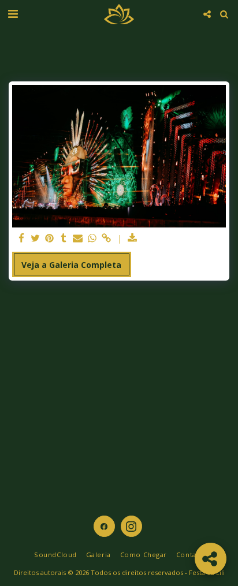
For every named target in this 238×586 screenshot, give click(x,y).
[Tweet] (36, 238)
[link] (106, 238)
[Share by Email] (78, 238)
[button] (13, 13)
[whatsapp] (92, 238)
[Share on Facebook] (21, 238)
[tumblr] (64, 238)
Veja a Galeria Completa (71, 264)
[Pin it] (49, 238)
